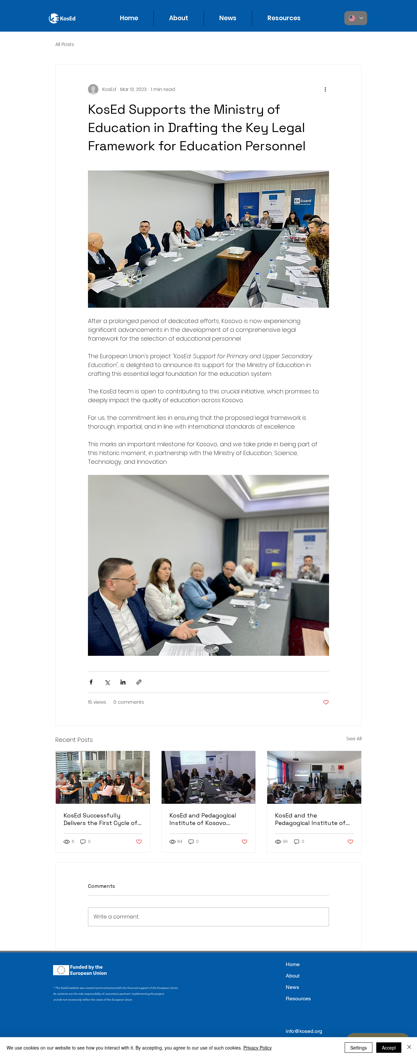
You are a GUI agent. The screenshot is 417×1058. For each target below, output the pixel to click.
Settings (358, 1047)
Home (293, 964)
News (292, 987)
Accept (389, 1047)
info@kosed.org (304, 1031)
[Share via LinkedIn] (123, 682)
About (292, 976)
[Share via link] (139, 682)
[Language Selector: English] (355, 18)
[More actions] (325, 89)
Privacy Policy (257, 1047)
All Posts (64, 44)
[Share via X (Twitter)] (107, 682)
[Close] (409, 1047)
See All (354, 738)
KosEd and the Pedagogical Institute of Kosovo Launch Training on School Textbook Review (314, 819)
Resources (298, 998)
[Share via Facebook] (91, 682)
